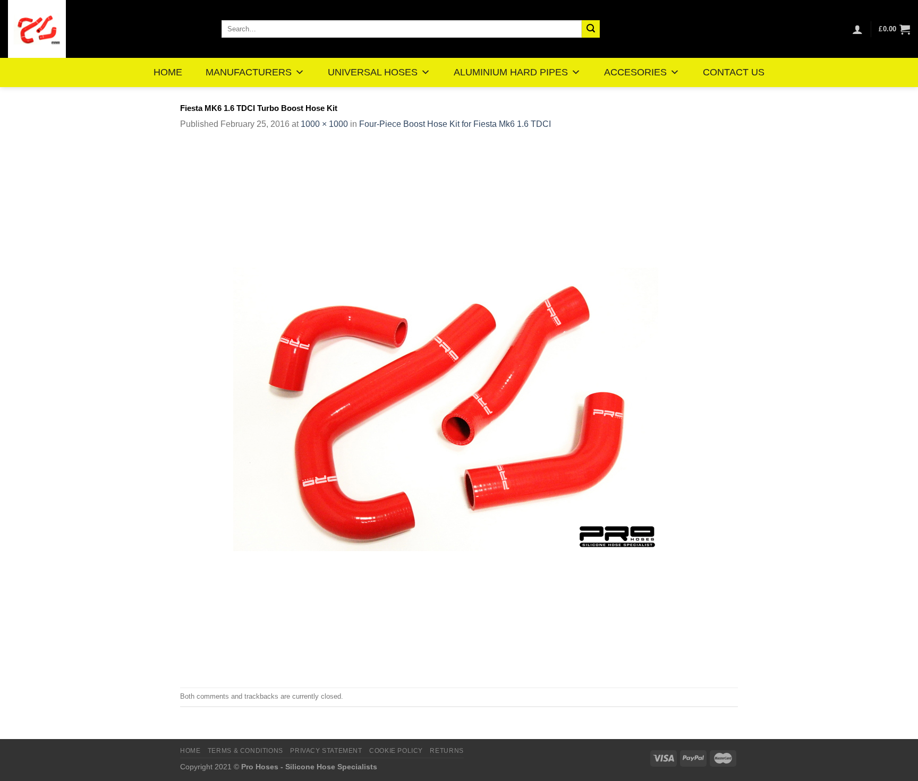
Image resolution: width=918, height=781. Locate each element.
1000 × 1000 (324, 123)
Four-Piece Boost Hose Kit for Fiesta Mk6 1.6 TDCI (455, 123)
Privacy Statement (326, 750)
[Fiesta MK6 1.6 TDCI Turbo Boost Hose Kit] (445, 408)
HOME (168, 72)
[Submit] (591, 29)
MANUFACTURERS (249, 72)
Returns (446, 750)
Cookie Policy (396, 750)
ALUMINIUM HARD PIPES (511, 72)
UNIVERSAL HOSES (373, 72)
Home (190, 750)
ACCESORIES (635, 72)
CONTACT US (733, 72)
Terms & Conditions (245, 750)
